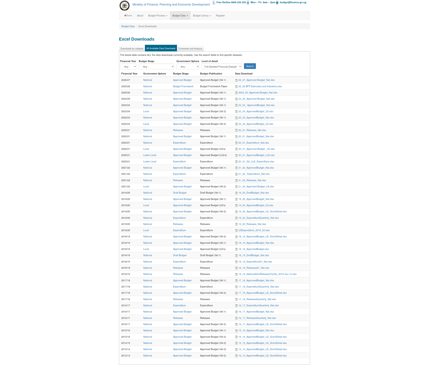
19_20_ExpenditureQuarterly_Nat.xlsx (258, 217)
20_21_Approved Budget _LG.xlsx (256, 148)
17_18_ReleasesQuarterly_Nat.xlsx (257, 299)
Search (250, 66)
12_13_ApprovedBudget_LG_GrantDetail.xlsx (262, 355)
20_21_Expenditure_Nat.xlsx (253, 142)
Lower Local (149, 155)
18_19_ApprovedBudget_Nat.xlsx (256, 242)
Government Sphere (187, 61)
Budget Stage (146, 61)
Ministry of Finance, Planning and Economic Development (171, 4)
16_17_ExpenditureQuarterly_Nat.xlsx (258, 305)
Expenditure (179, 142)
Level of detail (210, 61)
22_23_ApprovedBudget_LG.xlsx (255, 123)
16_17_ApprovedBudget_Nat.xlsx (256, 311)
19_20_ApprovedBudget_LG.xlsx (255, 205)
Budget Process (157, 15)
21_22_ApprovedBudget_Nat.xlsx (256, 167)
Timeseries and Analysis (190, 48)
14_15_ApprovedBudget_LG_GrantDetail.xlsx (262, 343)
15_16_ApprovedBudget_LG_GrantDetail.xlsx (262, 336)
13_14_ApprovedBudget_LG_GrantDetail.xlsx (262, 349)
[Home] (124, 5)
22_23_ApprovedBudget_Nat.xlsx (256, 117)
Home (129, 15)
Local (146, 111)
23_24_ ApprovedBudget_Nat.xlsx (256, 105)
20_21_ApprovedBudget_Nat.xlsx (256, 136)
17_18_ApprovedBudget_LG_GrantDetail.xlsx (262, 292)
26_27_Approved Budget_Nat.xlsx (256, 80)
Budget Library (201, 15)
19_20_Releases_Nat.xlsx (252, 224)
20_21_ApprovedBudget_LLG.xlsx (256, 155)
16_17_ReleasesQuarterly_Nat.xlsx (257, 318)
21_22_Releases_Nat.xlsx (252, 180)
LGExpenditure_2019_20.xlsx (254, 230)
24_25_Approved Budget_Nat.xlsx (256, 98)
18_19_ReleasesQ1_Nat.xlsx (253, 267)
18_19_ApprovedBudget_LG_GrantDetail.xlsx (262, 236)
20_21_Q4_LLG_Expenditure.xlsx (256, 161)
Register (220, 15)
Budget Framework (183, 86)
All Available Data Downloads (160, 48)
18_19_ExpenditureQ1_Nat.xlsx (255, 261)
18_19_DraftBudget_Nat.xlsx (253, 255)
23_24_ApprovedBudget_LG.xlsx (255, 111)
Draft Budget (180, 192)
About (140, 15)
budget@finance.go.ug (293, 2)
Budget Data (179, 15)
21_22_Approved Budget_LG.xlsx (256, 186)
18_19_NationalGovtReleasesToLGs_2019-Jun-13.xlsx (267, 274)
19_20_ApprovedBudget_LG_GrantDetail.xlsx (262, 211)
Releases (178, 130)
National (147, 80)
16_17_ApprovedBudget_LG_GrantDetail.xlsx (262, 324)
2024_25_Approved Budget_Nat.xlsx (257, 92)
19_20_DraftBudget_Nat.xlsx (253, 192)
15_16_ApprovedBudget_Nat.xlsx (256, 330)
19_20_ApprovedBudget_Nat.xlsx (256, 199)
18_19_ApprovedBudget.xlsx (253, 249)
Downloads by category (131, 48)
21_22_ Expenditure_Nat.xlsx (254, 173)
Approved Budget (182, 80)
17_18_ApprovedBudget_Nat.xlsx (256, 280)
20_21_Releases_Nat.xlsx (252, 130)
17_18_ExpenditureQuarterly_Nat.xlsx (258, 286)
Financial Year (128, 61)
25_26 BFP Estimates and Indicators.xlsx (260, 86)
